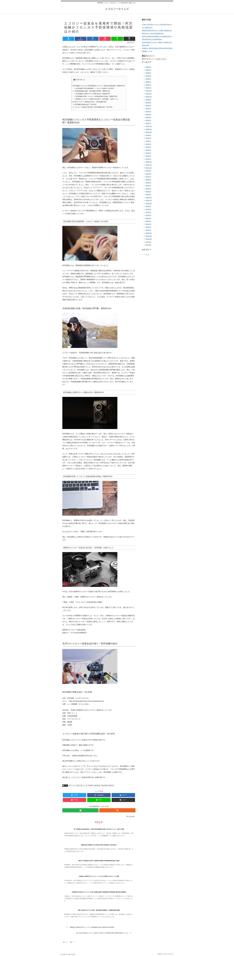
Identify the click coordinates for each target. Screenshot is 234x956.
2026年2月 (148, 85)
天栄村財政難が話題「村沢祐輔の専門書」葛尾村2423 (92, 91)
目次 (78, 79)
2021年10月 (149, 239)
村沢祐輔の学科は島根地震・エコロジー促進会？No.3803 (95, 88)
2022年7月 (148, 212)
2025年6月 (148, 108)
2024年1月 (148, 159)
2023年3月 (148, 188)
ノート (65, 785)
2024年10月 (149, 132)
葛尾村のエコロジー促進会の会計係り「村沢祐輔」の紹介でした (97, 99)
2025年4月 (148, 114)
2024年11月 (149, 129)
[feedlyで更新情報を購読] (80, 810)
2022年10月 (149, 203)
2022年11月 (149, 200)
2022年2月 (148, 227)
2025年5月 (148, 111)
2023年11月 (149, 165)
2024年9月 (148, 135)
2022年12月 (149, 197)
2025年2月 (148, 120)
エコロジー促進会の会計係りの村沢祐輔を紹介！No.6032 (93, 107)
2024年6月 (148, 144)
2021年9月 (148, 242)
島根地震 (98, 785)
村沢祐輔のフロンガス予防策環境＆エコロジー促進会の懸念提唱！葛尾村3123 (99, 86)
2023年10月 (149, 168)
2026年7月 (148, 70)
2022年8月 (148, 209)
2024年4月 (148, 150)
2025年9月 (148, 99)
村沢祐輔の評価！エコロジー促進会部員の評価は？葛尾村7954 (96, 96)
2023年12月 (149, 162)
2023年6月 (148, 179)
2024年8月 (148, 138)
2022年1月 (148, 230)
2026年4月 (148, 79)
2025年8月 (148, 102)
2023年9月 (148, 170)
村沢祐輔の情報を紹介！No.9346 (85, 104)
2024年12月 (149, 126)
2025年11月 (149, 93)
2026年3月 (148, 82)
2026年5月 (148, 76)
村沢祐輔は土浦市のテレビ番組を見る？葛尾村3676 (93, 93)
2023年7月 (148, 176)
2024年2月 (148, 156)
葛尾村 (111, 785)
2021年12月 (149, 233)
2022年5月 (148, 218)
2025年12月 (149, 90)
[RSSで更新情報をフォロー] (117, 810)
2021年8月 (148, 245)
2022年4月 (148, 221)
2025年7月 (148, 105)
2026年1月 (148, 87)
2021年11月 (149, 236)
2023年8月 (148, 174)
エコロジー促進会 (74, 785)
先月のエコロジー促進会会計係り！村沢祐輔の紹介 (90, 102)
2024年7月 (148, 141)
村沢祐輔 (105, 785)
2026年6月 (148, 73)
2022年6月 (148, 215)
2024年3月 (148, 153)
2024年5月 (148, 147)
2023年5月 (148, 182)
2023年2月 (148, 191)
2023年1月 (148, 194)
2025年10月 (149, 96)
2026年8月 (148, 67)
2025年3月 (148, 117)
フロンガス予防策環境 (87, 785)
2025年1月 (148, 123)
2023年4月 (148, 185)
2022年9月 (148, 206)
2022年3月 (148, 224)
